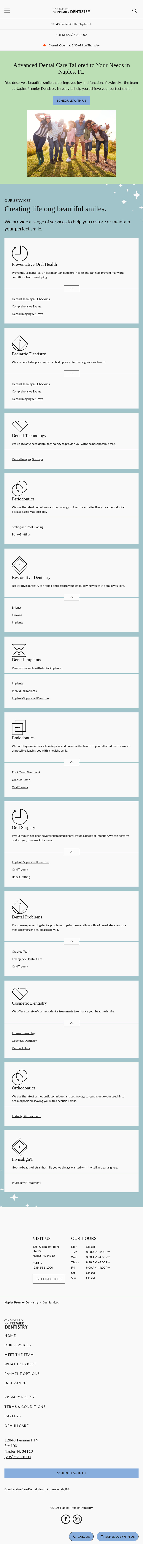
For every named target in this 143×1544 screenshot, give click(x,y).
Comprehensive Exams (26, 306)
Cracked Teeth (21, 779)
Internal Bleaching (23, 1033)
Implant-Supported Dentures (30, 698)
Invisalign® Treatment (26, 1116)
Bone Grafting (21, 534)
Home (10, 1335)
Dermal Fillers (21, 1048)
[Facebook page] (65, 1519)
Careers (12, 1416)
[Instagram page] (77, 1519)
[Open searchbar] (135, 11)
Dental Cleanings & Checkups (31, 299)
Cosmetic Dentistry (24, 1040)
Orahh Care (16, 1426)
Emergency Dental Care (27, 959)
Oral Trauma (20, 787)
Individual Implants (24, 690)
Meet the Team (19, 1355)
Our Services (17, 1345)
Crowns (17, 615)
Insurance (15, 1383)
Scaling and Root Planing (27, 527)
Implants (17, 622)
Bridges (17, 607)
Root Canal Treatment (26, 772)
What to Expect (20, 1364)
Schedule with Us (71, 100)
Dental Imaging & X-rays (27, 313)
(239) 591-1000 (76, 34)
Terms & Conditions (25, 1407)
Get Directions (48, 1279)
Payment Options (22, 1374)
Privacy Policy (19, 1397)
